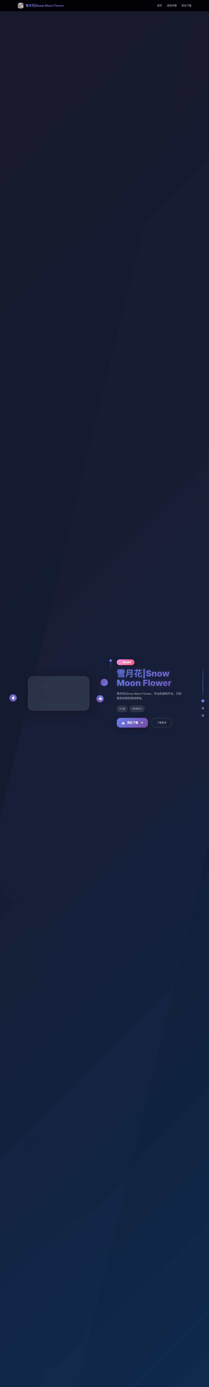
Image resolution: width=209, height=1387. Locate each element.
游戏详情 (172, 5)
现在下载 (186, 5)
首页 (159, 5)
